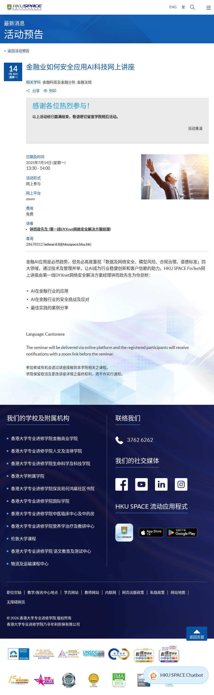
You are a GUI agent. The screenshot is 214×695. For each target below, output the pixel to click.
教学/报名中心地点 (42, 592)
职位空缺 (14, 592)
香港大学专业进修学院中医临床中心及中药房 (52, 513)
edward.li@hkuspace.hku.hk (67, 244)
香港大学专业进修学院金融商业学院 (44, 438)
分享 (36, 91)
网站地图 (178, 592)
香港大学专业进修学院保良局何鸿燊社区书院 (52, 488)
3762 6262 (140, 440)
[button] (192, 7)
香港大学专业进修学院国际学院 (40, 501)
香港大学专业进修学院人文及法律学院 (46, 451)
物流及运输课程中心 (30, 563)
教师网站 (92, 592)
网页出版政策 (133, 592)
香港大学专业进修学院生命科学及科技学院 (50, 463)
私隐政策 (157, 592)
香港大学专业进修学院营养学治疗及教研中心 (52, 526)
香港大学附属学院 (27, 476)
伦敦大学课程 (23, 538)
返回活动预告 (18, 51)
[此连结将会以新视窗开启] (151, 532)
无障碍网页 (16, 602)
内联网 (110, 592)
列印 (52, 91)
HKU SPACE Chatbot (181, 675)
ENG (173, 7)
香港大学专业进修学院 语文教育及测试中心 (51, 551)
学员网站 (71, 592)
